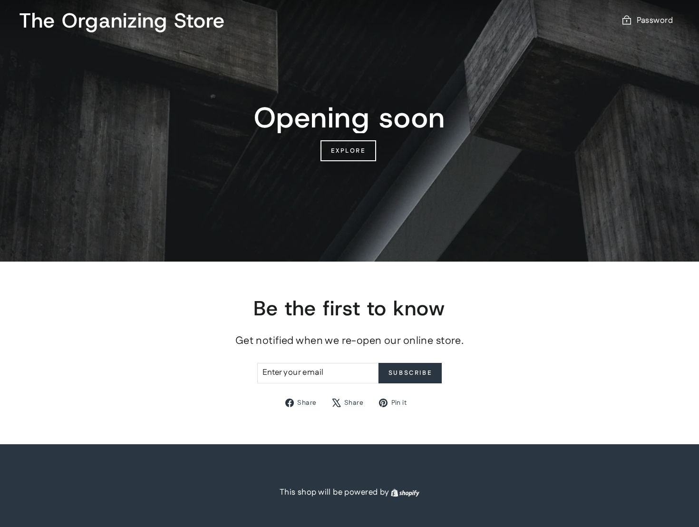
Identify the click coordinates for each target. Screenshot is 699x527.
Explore (348, 150)
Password (655, 20)
